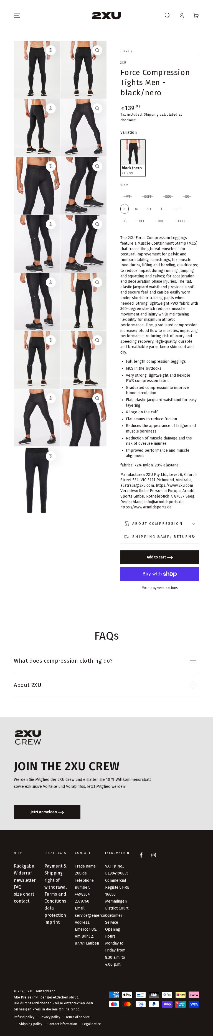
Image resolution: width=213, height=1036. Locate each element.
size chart (24, 894)
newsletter (25, 880)
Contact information (62, 1024)
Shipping (151, 114)
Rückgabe (24, 866)
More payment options (160, 588)
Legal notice (91, 1024)
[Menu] (17, 15)
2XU (123, 62)
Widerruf (23, 873)
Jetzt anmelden (44, 812)
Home (125, 51)
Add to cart (156, 557)
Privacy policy (50, 1017)
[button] (167, 15)
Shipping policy (30, 1024)
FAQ (17, 887)
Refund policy (24, 1017)
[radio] (133, 158)
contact (21, 901)
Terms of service (77, 1017)
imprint (52, 922)
